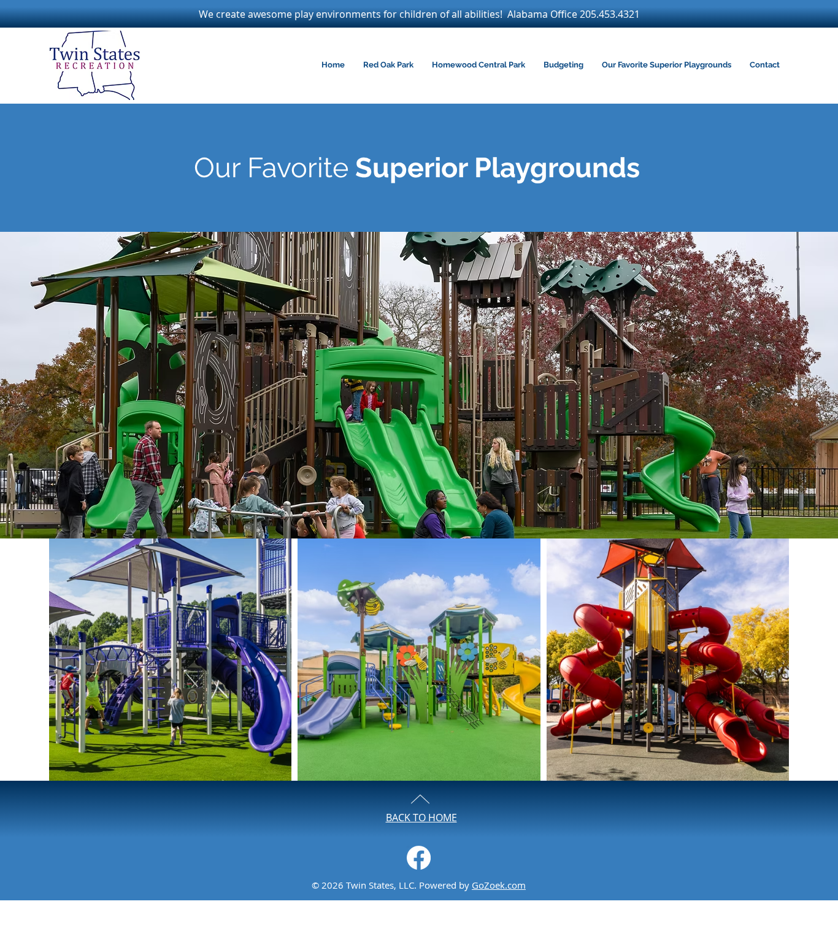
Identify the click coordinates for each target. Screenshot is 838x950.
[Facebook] (419, 858)
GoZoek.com (499, 885)
